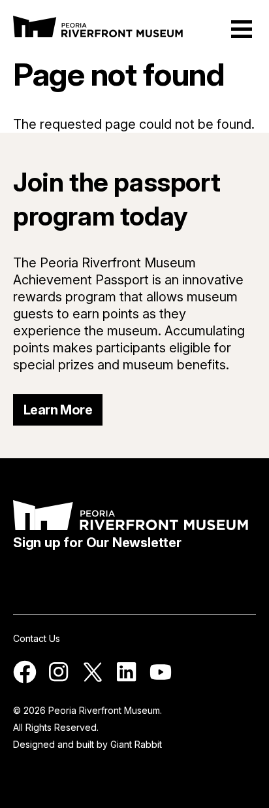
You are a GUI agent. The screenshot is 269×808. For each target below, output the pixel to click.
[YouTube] (160, 680)
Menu (241, 29)
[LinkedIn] (126, 680)
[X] (92, 680)
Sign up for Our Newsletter (97, 542)
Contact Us (36, 638)
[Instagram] (59, 680)
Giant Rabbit (136, 744)
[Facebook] (25, 680)
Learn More (58, 410)
